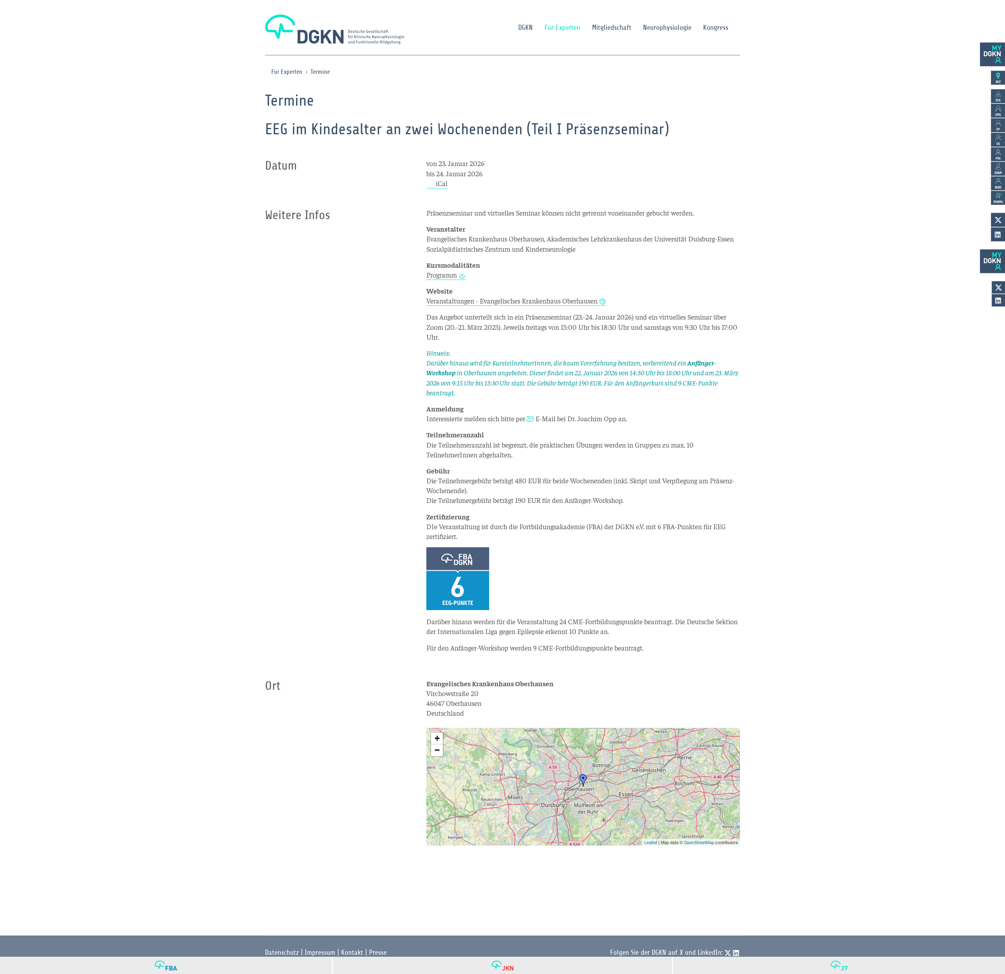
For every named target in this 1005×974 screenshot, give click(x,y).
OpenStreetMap (699, 842)
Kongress (715, 27)
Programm (441, 274)
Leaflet (650, 842)
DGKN (525, 27)
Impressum (320, 952)
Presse (378, 952)
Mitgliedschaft (611, 27)
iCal (442, 183)
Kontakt (352, 952)
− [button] (437, 750)
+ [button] (437, 738)
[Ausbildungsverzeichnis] (998, 78)
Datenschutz (282, 952)
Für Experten (562, 27)
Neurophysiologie (667, 27)
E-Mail (545, 418)
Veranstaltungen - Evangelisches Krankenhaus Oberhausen (512, 300)
